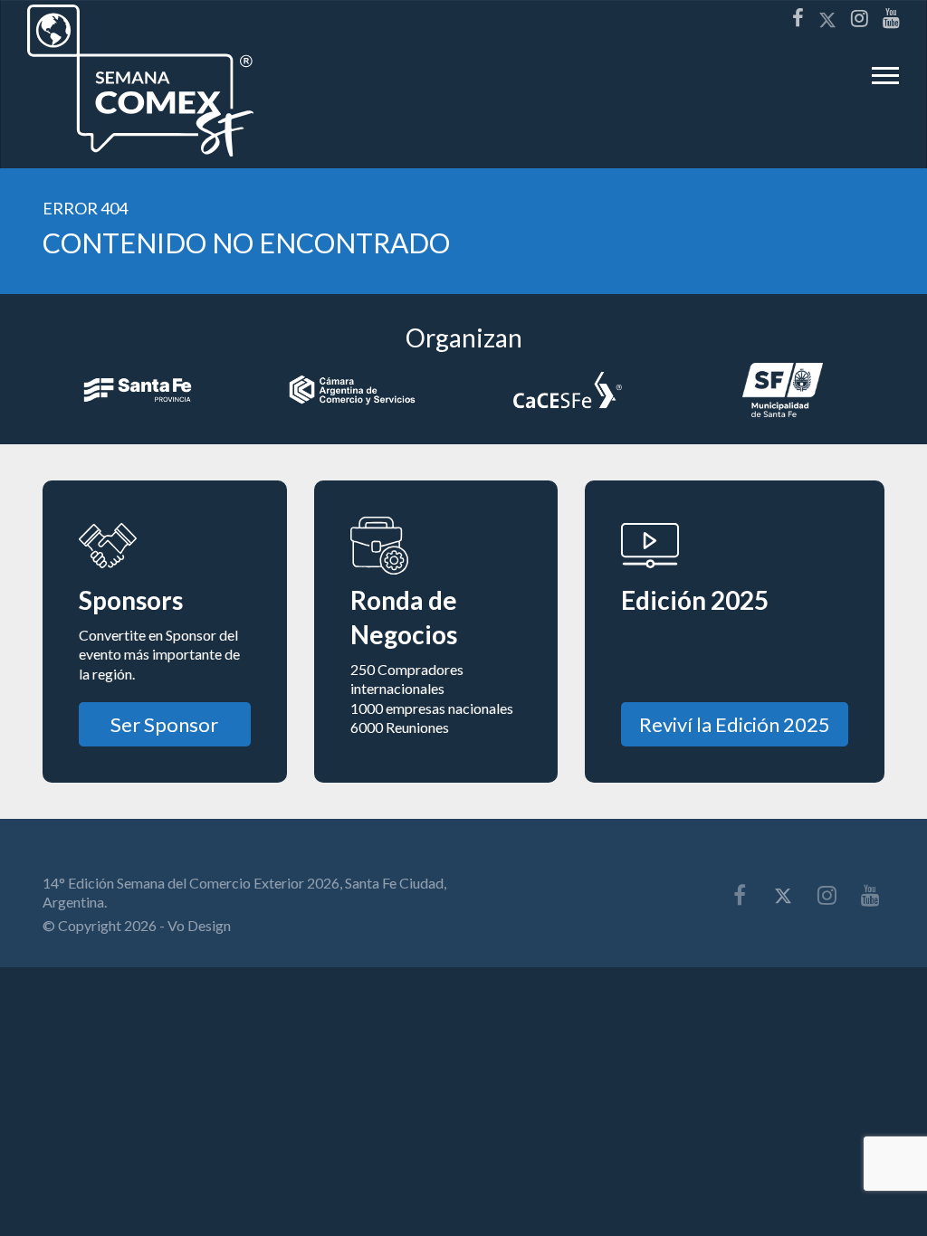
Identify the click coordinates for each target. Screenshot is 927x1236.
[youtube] (891, 18)
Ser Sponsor (164, 724)
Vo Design (199, 925)
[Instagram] (859, 18)
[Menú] (885, 80)
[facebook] (798, 18)
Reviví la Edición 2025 (734, 724)
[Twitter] (827, 18)
